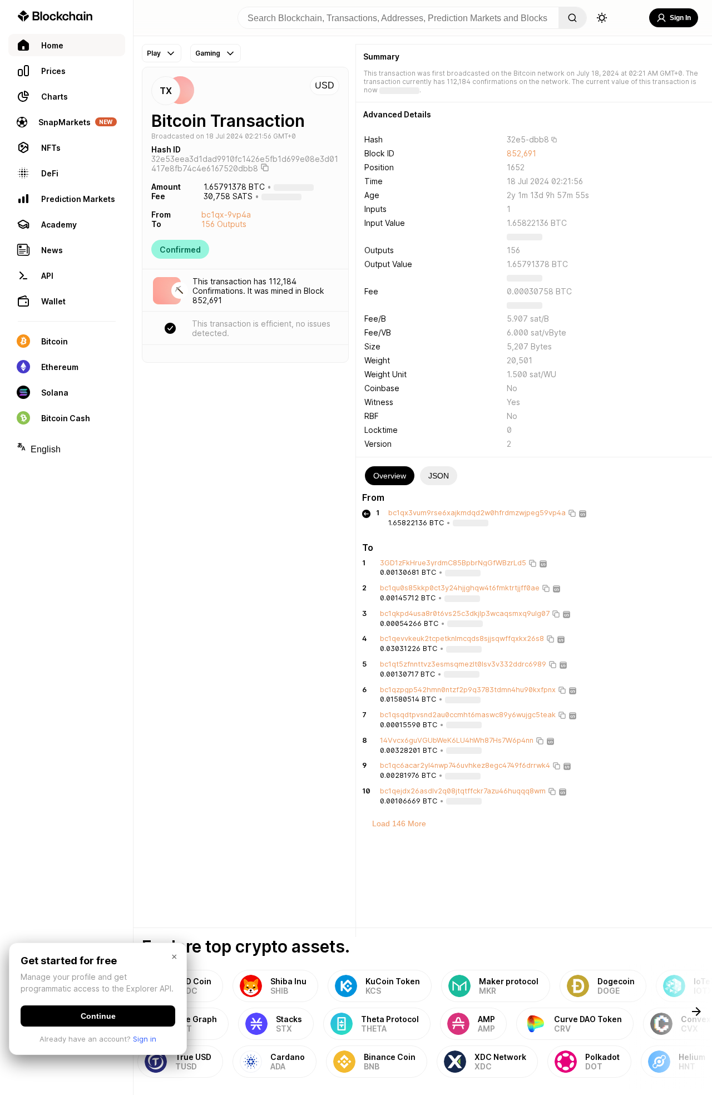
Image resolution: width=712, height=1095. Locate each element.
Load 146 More (399, 823)
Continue (98, 1016)
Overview (389, 475)
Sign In (680, 18)
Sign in (144, 1038)
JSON (438, 475)
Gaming (207, 53)
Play (154, 53)
